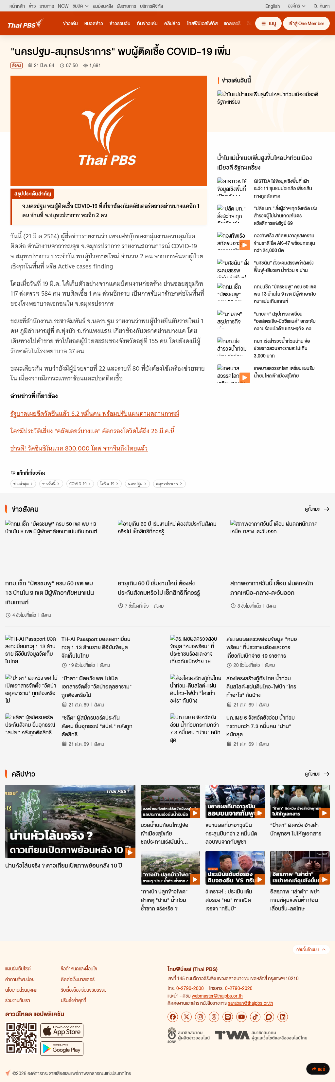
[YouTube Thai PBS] (241, 1017)
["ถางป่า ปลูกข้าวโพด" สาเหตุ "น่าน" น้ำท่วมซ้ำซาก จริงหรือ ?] (170, 868)
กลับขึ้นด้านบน (307, 949)
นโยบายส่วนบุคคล (21, 989)
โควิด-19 (107, 483)
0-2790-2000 (190, 988)
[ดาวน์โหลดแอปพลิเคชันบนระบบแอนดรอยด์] (61, 1048)
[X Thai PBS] (186, 1017)
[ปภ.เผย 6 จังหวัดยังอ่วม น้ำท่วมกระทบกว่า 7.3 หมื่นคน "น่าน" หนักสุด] (196, 728)
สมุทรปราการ (167, 483)
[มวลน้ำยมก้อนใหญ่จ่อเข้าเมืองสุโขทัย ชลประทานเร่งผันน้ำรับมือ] (170, 801)
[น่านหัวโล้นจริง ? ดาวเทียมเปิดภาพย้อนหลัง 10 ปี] (70, 821)
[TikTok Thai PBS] (255, 1017)
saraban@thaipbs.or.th (250, 1002)
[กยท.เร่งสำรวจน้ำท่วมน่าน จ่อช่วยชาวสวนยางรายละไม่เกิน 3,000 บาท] (233, 346)
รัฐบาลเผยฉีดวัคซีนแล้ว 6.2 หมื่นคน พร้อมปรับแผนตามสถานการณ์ (94, 413)
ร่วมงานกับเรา (17, 1000)
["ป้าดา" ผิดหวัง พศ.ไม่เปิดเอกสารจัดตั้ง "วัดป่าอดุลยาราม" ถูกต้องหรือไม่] (31, 689)
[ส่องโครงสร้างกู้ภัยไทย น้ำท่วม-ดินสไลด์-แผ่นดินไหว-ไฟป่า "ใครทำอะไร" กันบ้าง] (196, 689)
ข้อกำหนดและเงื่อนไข (79, 968)
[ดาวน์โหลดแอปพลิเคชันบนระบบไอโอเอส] (61, 1030)
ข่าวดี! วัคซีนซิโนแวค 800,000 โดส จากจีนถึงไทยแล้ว (79, 448)
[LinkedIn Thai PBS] (282, 1017)
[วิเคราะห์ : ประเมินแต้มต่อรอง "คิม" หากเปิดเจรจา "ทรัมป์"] (235, 868)
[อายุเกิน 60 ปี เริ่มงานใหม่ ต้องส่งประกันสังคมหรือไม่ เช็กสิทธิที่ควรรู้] (167, 548)
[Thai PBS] (26, 23)
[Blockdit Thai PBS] (269, 1017)
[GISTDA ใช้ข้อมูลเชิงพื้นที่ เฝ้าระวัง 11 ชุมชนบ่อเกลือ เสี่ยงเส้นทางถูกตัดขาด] (233, 186)
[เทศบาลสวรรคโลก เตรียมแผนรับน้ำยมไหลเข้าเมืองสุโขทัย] (233, 373)
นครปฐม (135, 483)
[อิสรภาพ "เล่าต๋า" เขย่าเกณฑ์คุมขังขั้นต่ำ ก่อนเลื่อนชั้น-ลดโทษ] (300, 868)
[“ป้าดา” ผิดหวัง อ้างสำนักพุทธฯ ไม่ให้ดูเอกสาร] (300, 801)
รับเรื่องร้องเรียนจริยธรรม (83, 989)
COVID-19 (78, 483)
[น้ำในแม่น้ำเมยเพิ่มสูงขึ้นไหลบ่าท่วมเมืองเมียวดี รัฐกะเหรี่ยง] (271, 120)
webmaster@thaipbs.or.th (217, 995)
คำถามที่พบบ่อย (19, 979)
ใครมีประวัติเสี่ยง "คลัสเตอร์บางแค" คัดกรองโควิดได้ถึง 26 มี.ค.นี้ (92, 431)
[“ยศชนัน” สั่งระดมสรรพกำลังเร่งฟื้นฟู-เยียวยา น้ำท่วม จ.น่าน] (233, 268)
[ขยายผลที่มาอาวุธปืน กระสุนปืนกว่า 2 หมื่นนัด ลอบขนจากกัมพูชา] (235, 801)
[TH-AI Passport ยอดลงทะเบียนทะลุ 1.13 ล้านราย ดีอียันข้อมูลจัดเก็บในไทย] (31, 649)
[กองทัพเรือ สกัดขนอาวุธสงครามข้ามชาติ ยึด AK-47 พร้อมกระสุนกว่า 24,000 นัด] (233, 241)
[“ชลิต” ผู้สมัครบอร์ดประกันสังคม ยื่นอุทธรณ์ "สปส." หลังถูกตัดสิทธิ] (31, 728)
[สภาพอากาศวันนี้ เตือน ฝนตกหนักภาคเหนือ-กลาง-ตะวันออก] (280, 548)
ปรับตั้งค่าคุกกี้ (73, 1000)
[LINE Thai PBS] (227, 1017)
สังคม (16, 65)
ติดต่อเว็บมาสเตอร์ (78, 979)
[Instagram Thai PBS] (200, 1017)
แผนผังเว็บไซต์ (18, 968)
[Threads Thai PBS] (214, 1017)
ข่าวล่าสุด (21, 483)
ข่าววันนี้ (49, 483)
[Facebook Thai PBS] (173, 1017)
